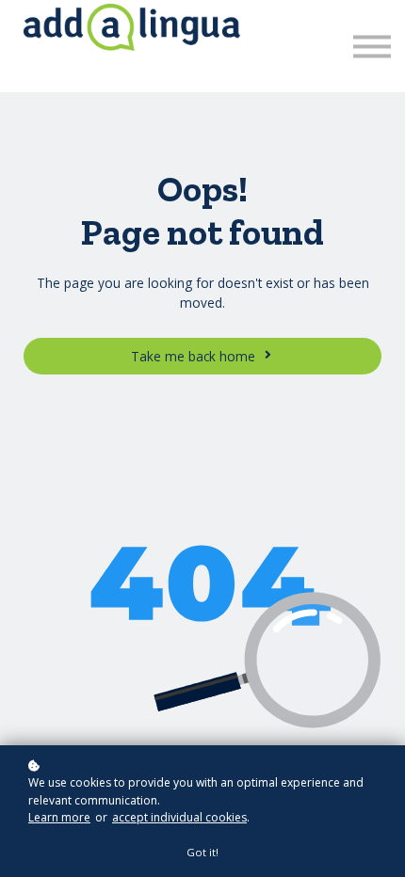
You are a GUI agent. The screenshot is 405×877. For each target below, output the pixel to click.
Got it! (202, 852)
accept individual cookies (179, 817)
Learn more (59, 817)
